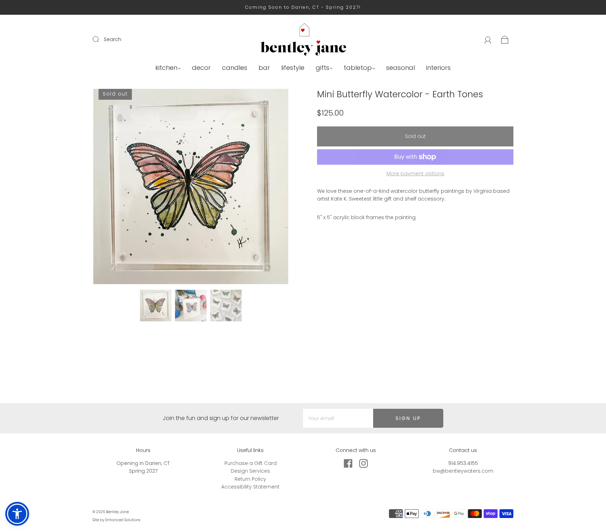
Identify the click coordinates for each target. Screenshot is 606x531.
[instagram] (363, 463)
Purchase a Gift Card (250, 463)
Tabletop (358, 68)
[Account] (488, 39)
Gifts (322, 68)
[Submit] (100, 39)
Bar (264, 68)
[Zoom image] (190, 188)
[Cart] (504, 39)
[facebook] (348, 463)
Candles (234, 68)
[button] (112, 188)
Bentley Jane (117, 511)
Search (112, 39)
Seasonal (400, 68)
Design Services (250, 470)
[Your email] (338, 418)
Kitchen (166, 68)
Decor (201, 68)
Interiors (438, 68)
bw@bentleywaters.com (463, 470)
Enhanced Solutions (122, 520)
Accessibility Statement (250, 486)
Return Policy (250, 479)
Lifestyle (292, 68)
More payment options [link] (415, 173)
